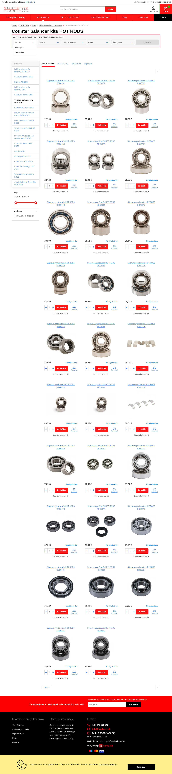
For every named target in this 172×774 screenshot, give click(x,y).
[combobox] (24, 42)
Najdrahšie (76, 64)
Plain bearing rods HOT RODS (24, 121)
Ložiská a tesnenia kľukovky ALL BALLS (22, 70)
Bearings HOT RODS (22, 156)
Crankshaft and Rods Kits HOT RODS (25, 183)
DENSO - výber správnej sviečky (61, 738)
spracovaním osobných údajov (108, 699)
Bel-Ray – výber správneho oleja (62, 725)
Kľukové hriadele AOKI (23, 76)
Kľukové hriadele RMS (23, 95)
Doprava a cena (18, 733)
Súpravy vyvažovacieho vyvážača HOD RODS (24, 137)
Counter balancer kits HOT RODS (23, 101)
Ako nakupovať (18, 725)
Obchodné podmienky (20, 729)
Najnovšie (88, 64)
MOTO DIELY (24, 26)
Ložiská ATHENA (21, 82)
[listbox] (24, 50)
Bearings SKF (19, 151)
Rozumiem (141, 767)
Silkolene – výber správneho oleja (62, 732)
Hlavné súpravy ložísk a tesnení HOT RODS (24, 114)
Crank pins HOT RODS (23, 161)
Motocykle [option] (19, 48)
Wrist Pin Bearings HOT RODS (24, 175)
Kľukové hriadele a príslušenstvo (50, 26)
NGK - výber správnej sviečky (60, 735)
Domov (14, 26)
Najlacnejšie (63, 64)
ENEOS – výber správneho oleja (61, 728)
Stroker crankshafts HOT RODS (24, 129)
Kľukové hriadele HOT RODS (23, 144)
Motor (34, 26)
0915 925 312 (30, 2)
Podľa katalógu (48, 64)
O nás (14, 738)
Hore (46, 687)
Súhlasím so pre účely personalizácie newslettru (117, 699)
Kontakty (15, 742)
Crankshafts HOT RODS (24, 107)
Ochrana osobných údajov (108, 764)
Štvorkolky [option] (19, 53)
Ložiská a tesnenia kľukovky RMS (22, 88)
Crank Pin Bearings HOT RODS (24, 167)
